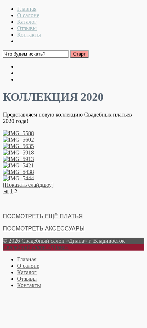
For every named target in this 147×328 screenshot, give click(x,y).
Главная (26, 9)
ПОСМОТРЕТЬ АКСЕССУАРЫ (44, 228)
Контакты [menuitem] (29, 285)
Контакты (29, 35)
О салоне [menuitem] (28, 266)
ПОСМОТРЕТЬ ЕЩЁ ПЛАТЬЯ (43, 216)
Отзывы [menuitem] (27, 279)
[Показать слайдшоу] (28, 185)
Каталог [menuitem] (27, 272)
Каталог (27, 22)
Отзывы (27, 28)
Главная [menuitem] (26, 259)
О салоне (28, 15)
